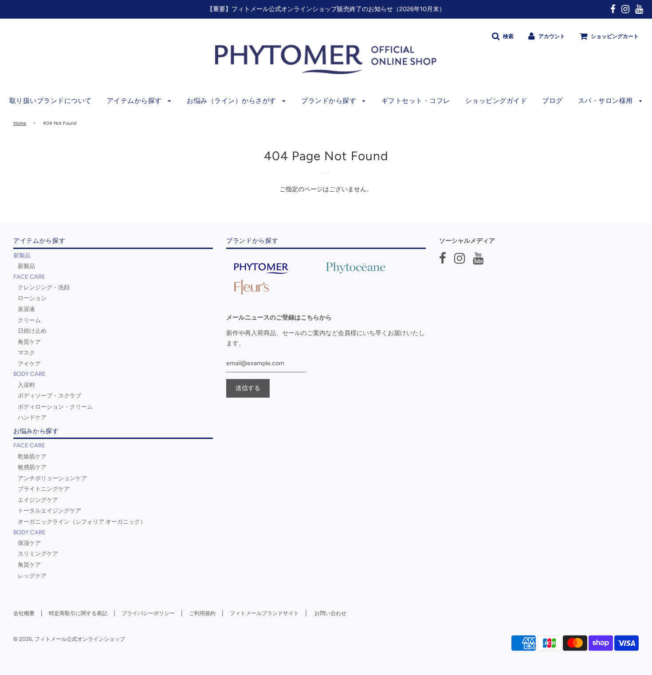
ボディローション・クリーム (55, 406)
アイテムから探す (135, 101)
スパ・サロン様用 (606, 101)
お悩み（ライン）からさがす (232, 101)
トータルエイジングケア (49, 510)
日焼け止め (32, 330)
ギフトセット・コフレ (415, 101)
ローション (32, 297)
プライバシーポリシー (148, 613)
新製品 (26, 265)
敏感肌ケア (32, 466)
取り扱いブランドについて (50, 101)
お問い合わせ (330, 613)
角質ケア (29, 341)
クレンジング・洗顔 (44, 287)
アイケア (29, 363)
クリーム (29, 320)
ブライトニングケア (44, 488)
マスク (26, 352)
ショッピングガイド (496, 101)
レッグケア (32, 575)
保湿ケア (29, 542)
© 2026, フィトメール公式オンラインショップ (69, 639)
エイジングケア (38, 499)
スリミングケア (38, 553)
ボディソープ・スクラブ (49, 395)
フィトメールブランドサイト (264, 613)
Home (19, 123)
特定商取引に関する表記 (78, 613)
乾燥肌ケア (32, 456)
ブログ (552, 101)
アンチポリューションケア (52, 478)
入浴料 (26, 384)
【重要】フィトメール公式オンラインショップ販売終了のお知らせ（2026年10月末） (326, 9)
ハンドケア (32, 417)
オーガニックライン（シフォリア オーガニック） (82, 521)
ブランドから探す (329, 101)
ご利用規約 (202, 613)
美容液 (26, 308)
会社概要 (24, 613)
